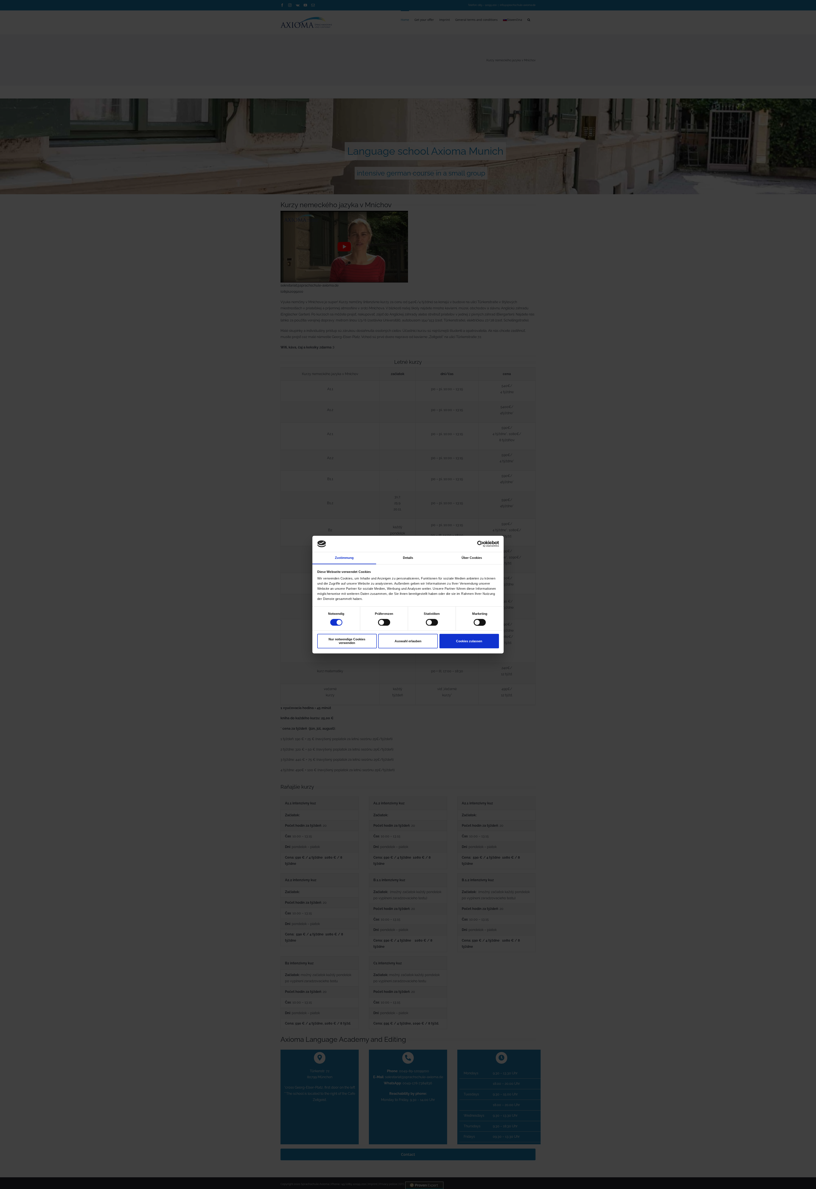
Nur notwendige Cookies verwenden (347, 641)
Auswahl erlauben (408, 641)
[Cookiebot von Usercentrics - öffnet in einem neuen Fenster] (480, 544)
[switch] (384, 622)
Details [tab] (408, 558)
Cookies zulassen (469, 641)
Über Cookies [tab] (472, 558)
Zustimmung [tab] (344, 558)
